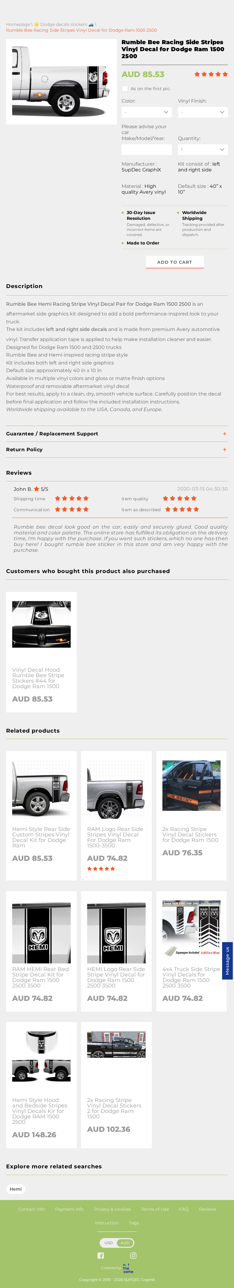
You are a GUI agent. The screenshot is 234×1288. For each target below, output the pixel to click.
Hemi (16, 1189)
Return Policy (24, 449)
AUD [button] (125, 1242)
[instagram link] (133, 1256)
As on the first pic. (151, 88)
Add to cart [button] (174, 262)
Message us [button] (227, 961)
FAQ (184, 1209)
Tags (134, 1223)
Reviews (207, 1209)
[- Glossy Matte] (203, 112)
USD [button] (109, 1242)
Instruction (107, 1223)
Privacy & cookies (112, 1209)
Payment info (69, 1209)
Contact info (31, 1209)
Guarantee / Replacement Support (52, 434)
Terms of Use (155, 1209)
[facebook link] (100, 1256)
